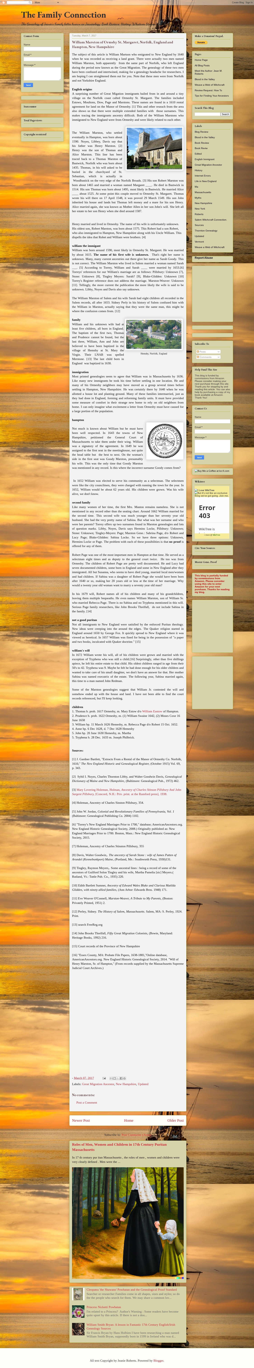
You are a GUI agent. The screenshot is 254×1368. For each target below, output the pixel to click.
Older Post (175, 1120)
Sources (199, 225)
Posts (202, 351)
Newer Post (81, 1120)
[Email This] (111, 1078)
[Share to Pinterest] (124, 1078)
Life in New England (206, 181)
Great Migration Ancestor (98, 1084)
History (198, 170)
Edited (198, 153)
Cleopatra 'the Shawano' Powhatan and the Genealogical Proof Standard (132, 1289)
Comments (205, 357)
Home (128, 1120)
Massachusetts (203, 192)
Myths (198, 197)
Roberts (199, 214)
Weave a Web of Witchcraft (209, 84)
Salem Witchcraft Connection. (211, 219)
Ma (196, 186)
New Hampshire (126, 1084)
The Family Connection (63, 14)
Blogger (158, 1360)
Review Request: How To (208, 90)
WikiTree (216, 535)
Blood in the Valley (205, 79)
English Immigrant (204, 159)
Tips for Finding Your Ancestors (212, 95)
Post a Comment (86, 1102)
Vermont (199, 241)
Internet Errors (203, 175)
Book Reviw (201, 148)
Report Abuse (204, 257)
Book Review (202, 142)
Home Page (201, 60)
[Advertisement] (224, 625)
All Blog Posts (202, 65)
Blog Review (201, 131)
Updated (143, 1084)
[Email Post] (104, 1078)
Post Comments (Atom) (136, 1135)
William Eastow (152, 711)
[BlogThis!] (114, 1078)
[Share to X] (118, 1078)
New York (200, 208)
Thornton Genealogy (206, 230)
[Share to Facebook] (121, 1078)
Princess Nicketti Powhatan (104, 1307)
